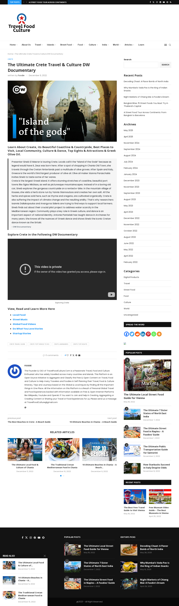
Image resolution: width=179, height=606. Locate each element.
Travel (38, 45)
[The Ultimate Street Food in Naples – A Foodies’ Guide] (132, 432)
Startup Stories (22, 333)
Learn (141, 45)
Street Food (66, 45)
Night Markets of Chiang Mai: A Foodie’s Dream (146, 97)
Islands (50, 45)
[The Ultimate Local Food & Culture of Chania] (25, 449)
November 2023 (131, 186)
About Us (26, 45)
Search (127, 59)
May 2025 (128, 130)
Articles (128, 45)
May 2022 (128, 249)
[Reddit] (137, 334)
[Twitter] (153, 2)
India (104, 45)
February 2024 (131, 168)
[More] (159, 334)
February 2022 (130, 262)
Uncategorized (131, 314)
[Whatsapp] (153, 334)
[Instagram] (157, 2)
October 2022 (130, 230)
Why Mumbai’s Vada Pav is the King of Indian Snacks (154, 564)
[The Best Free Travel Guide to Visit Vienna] (135, 496)
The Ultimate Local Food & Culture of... (31, 564)
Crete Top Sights (80, 344)
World (116, 45)
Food (80, 45)
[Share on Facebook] (70, 355)
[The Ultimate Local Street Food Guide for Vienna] (147, 375)
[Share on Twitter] (73, 355)
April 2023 (128, 212)
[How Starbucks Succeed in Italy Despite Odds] (132, 468)
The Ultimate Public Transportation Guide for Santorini (155, 449)
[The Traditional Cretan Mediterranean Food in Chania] (62, 449)
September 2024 (132, 149)
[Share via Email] (79, 355)
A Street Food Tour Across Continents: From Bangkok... (56, 2)
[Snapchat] (167, 2)
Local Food (19, 315)
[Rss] (170, 2)
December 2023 (131, 180)
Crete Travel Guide (17, 344)
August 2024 (130, 155)
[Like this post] (68, 355)
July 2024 (128, 161)
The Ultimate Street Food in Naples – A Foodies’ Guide (154, 431)
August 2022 (130, 237)
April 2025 (128, 136)
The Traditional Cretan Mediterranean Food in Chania (62, 466)
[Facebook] (150, 2)
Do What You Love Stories (28, 328)
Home (13, 45)
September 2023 (132, 193)
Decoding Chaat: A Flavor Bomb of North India (146, 81)
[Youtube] (164, 2)
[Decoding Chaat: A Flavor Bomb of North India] (129, 550)
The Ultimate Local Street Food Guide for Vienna (144, 396)
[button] (24, 2)
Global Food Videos (24, 324)
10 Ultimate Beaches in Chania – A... (30, 579)
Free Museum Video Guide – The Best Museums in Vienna (159, 510)
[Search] (170, 45)
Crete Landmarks (61, 344)
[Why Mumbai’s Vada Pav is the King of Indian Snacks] (129, 566)
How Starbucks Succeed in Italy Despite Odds (156, 466)
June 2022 (129, 243)
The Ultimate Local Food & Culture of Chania (25, 466)
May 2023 (128, 205)
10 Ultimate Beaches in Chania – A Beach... (99, 466)
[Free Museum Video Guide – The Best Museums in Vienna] (160, 496)
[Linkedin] (160, 2)
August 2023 (130, 199)
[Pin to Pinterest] (76, 355)
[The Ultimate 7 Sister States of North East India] (132, 414)
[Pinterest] (148, 334)
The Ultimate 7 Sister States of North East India (155, 413)
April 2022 (128, 255)
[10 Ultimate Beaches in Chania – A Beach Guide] (99, 449)
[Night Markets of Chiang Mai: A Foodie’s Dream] (129, 583)
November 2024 (131, 143)
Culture (92, 45)
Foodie (21, 75)
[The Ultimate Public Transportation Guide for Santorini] (132, 450)
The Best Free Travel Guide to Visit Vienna (134, 509)
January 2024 (130, 174)
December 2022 (131, 218)
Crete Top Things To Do (39, 344)
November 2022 (131, 224)
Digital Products (131, 277)
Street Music (20, 319)
